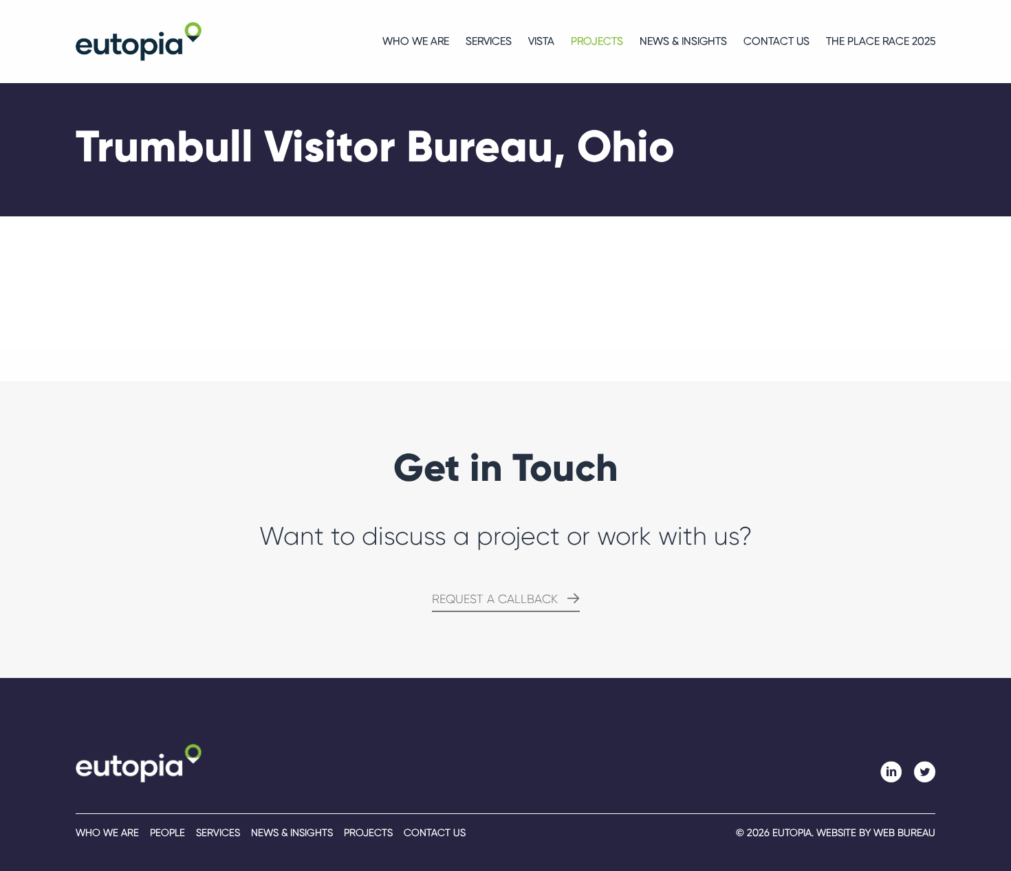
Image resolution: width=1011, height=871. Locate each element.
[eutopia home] (139, 40)
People (167, 832)
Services (489, 41)
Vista (541, 41)
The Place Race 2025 (880, 41)
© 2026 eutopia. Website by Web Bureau (835, 832)
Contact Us (776, 41)
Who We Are (415, 41)
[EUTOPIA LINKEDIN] (891, 772)
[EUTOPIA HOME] (139, 762)
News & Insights (683, 41)
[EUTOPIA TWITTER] (924, 772)
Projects (597, 41)
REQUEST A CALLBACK (495, 599)
